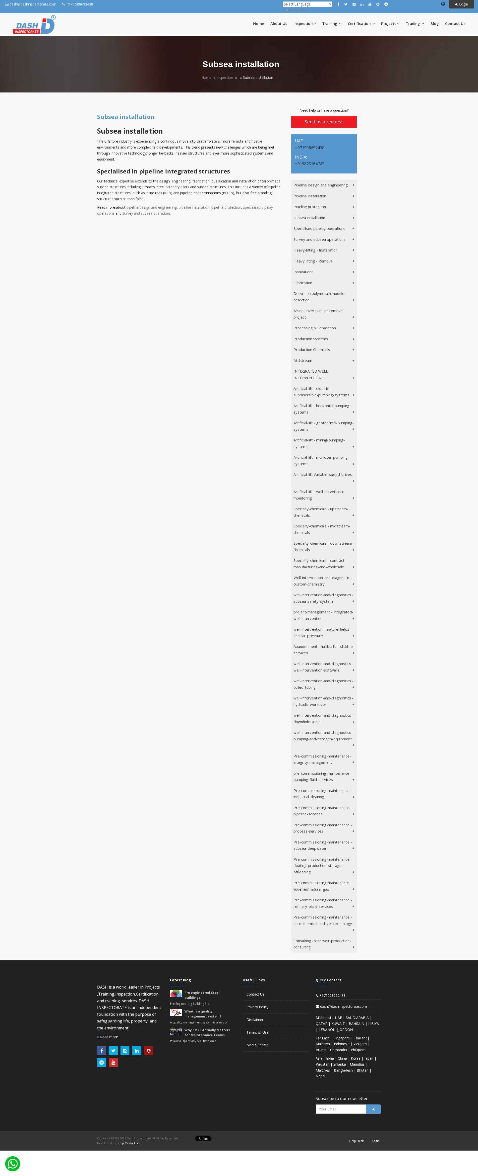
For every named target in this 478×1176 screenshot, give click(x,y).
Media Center (257, 1045)
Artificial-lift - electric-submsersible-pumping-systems (321, 391)
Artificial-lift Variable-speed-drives (323, 474)
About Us (278, 23)
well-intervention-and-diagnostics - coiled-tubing (324, 684)
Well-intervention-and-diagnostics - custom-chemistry (324, 581)
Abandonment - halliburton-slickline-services (324, 649)
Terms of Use (257, 1032)
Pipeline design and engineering (321, 184)
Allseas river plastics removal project (318, 314)
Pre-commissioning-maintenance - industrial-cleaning (323, 793)
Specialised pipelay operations (319, 228)
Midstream (303, 360)
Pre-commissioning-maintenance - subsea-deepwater (323, 845)
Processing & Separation (315, 327)
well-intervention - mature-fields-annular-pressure (322, 632)
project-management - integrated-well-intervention (323, 615)
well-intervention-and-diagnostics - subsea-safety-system (324, 598)
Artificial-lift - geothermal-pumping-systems (324, 426)
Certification (360, 23)
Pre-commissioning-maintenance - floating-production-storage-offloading (323, 865)
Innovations (303, 271)
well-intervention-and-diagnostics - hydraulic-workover (324, 701)
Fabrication (303, 282)
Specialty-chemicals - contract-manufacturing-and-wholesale (320, 563)
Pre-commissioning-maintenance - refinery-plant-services (323, 903)
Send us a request (324, 122)
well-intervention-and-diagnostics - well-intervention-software (324, 666)
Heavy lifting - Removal (313, 260)
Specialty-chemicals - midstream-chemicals (322, 529)
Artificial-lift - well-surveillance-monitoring (320, 495)
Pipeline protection (310, 206)
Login (463, 4)
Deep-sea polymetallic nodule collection (319, 296)
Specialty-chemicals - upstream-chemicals (321, 512)
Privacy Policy (257, 1007)
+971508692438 (332, 995)
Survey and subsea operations (320, 239)
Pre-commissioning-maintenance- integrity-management (322, 759)
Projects (388, 23)
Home (258, 23)
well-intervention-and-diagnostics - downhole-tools (324, 718)
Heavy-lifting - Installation (316, 250)
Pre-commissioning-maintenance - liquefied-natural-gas (323, 886)
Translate (299, 10)
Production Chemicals (312, 349)
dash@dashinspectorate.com (32, 4)
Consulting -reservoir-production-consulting (322, 944)
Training (330, 23)
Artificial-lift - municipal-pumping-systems (321, 460)
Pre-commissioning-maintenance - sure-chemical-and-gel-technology (323, 920)
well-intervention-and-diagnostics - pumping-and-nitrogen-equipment (324, 735)
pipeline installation (194, 207)
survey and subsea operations (146, 213)
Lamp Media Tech (128, 1143)
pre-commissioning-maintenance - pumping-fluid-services (323, 776)
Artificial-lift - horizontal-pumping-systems (322, 409)
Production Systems (311, 338)
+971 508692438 (79, 4)
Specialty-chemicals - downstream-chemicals (324, 546)
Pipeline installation (310, 195)
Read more (108, 1036)
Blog (434, 23)
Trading (413, 23)
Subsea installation (309, 217)
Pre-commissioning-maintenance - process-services (323, 828)
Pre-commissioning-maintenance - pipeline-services (323, 811)
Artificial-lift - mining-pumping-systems (319, 443)
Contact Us (455, 23)
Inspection (303, 23)
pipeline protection (226, 207)
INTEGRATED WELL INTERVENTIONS (311, 374)
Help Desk (356, 1141)
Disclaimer (254, 1019)
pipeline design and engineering (151, 207)
